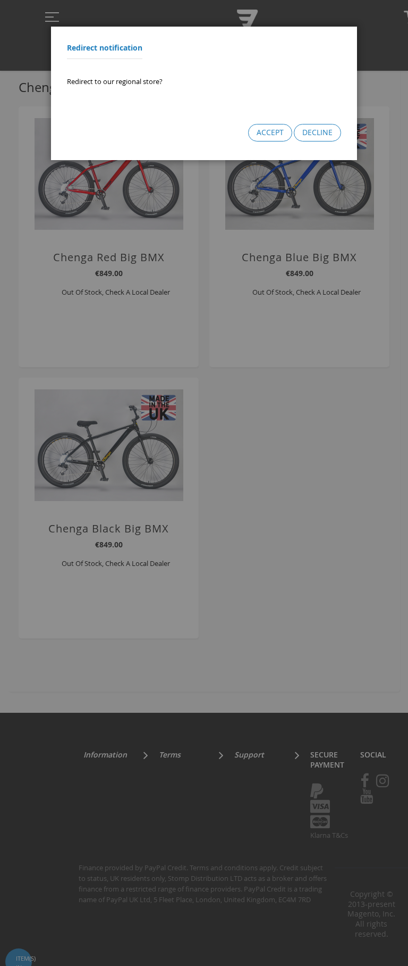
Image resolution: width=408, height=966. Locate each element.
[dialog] (204, 483)
